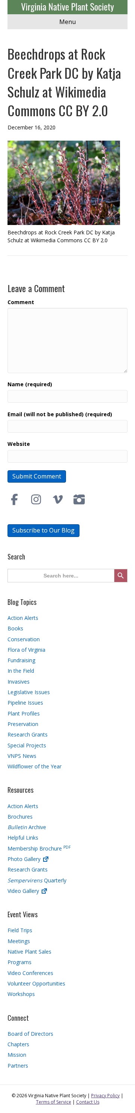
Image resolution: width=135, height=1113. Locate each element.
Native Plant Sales (29, 951)
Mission (17, 1054)
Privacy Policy (105, 1095)
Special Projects (27, 745)
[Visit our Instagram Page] (36, 499)
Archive (27, 827)
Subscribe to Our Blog (43, 530)
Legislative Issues (29, 692)
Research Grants (28, 734)
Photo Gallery (25, 858)
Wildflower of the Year (35, 766)
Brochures (20, 816)
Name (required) (30, 384)
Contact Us (87, 1102)
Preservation (23, 724)
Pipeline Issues (25, 702)
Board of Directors (30, 1033)
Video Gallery (24, 890)
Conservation (24, 639)
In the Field (21, 670)
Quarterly (37, 880)
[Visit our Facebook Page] (15, 499)
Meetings (19, 941)
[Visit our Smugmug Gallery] (79, 499)
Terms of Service (53, 1102)
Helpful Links (23, 837)
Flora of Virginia (26, 649)
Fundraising (21, 660)
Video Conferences (30, 972)
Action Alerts (23, 617)
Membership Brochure (39, 848)
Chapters (18, 1044)
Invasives (19, 681)
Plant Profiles (24, 713)
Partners (18, 1065)
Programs (20, 962)
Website (19, 443)
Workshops (21, 994)
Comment (21, 302)
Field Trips (20, 930)
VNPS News (22, 755)
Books (15, 628)
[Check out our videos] (58, 499)
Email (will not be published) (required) (60, 414)
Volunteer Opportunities (36, 983)
